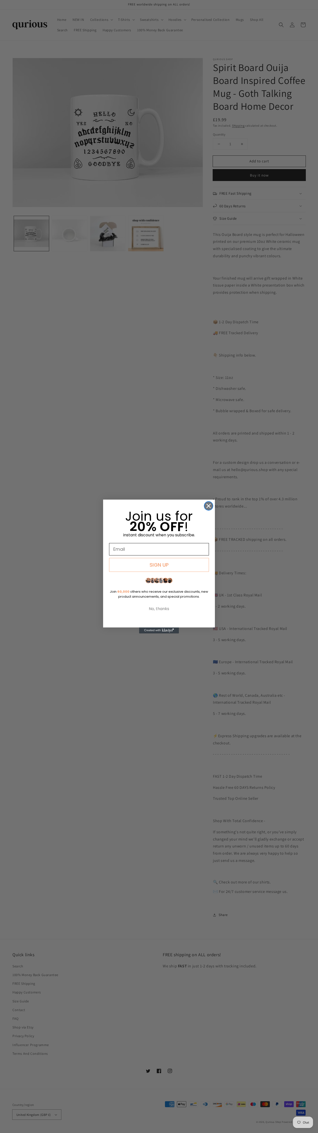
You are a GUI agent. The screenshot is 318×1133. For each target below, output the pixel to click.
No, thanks (159, 609)
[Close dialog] (208, 506)
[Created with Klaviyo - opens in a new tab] (159, 630)
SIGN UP (159, 564)
